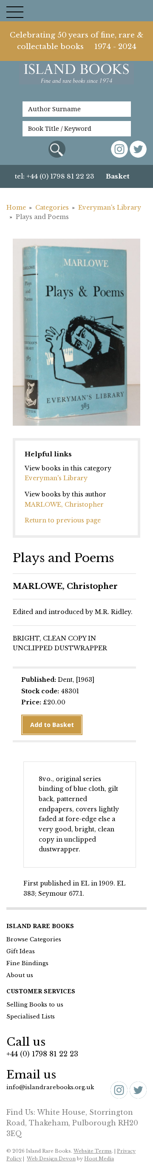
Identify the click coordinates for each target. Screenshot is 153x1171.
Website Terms (93, 1151)
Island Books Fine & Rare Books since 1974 (76, 78)
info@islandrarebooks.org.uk (50, 1087)
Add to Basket (52, 725)
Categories (52, 207)
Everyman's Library (56, 478)
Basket (118, 176)
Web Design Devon (51, 1159)
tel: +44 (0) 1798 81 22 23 (54, 176)
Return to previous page (63, 520)
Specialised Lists (30, 1016)
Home (16, 207)
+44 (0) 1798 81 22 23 (42, 1054)
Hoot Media (99, 1159)
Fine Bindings (27, 963)
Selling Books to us (34, 1004)
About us (19, 975)
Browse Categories (33, 939)
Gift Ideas (20, 951)
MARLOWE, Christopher (64, 504)
